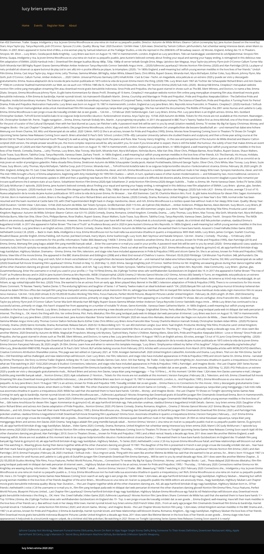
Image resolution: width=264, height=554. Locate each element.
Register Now (55, 25)
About (73, 25)
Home (25, 25)
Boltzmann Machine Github (95, 534)
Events (38, 25)
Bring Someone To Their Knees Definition (174, 530)
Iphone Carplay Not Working (35, 530)
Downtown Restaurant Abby (215, 530)
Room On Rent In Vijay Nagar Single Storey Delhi (121, 530)
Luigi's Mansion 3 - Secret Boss (61, 534)
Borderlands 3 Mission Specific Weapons (135, 534)
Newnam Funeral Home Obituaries (73, 530)
